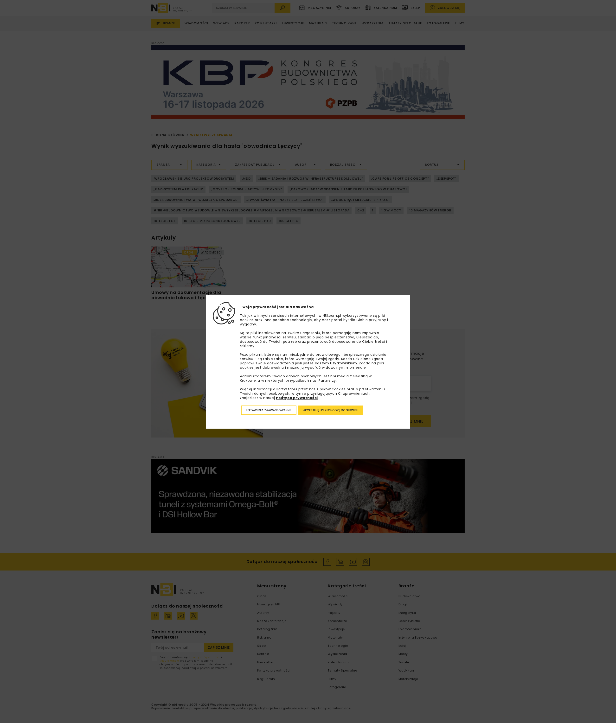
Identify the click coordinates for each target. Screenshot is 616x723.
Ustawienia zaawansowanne (268, 410)
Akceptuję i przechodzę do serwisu (330, 410)
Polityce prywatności (297, 397)
